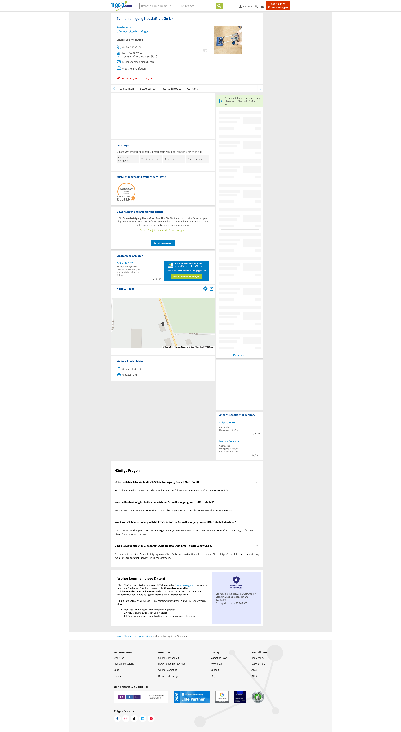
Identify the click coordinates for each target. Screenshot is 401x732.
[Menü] (263, 6)
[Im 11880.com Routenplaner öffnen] (205, 288)
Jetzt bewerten (163, 243)
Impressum (257, 658)
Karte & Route (172, 88)
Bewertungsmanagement (172, 663)
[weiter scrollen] (260, 88)
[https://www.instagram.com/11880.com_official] (125, 718)
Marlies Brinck (227, 441)
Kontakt (192, 88)
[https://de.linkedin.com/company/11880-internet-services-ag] (142, 718)
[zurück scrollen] (114, 88)
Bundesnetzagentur (184, 585)
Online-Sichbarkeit (168, 658)
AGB (254, 670)
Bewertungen (148, 88)
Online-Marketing (167, 670)
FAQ (212, 676)
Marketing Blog (218, 658)
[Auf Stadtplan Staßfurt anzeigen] (211, 288)
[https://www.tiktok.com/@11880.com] (134, 718)
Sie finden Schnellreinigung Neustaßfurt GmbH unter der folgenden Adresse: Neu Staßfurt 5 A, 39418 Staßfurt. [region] (172, 490)
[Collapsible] (257, 482)
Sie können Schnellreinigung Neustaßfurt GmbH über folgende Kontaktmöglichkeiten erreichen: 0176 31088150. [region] (173, 510)
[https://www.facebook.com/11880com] (117, 718)
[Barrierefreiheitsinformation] (258, 6)
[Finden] (219, 6)
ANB (254, 676)
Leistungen (126, 88)
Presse (118, 676)
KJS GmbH (123, 262)
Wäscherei (225, 422)
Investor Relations (124, 663)
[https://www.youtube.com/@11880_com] (151, 718)
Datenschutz (258, 663)
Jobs (116, 670)
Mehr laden (239, 355)
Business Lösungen (169, 676)
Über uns (119, 658)
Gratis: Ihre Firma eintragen (278, 5)
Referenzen (216, 663)
